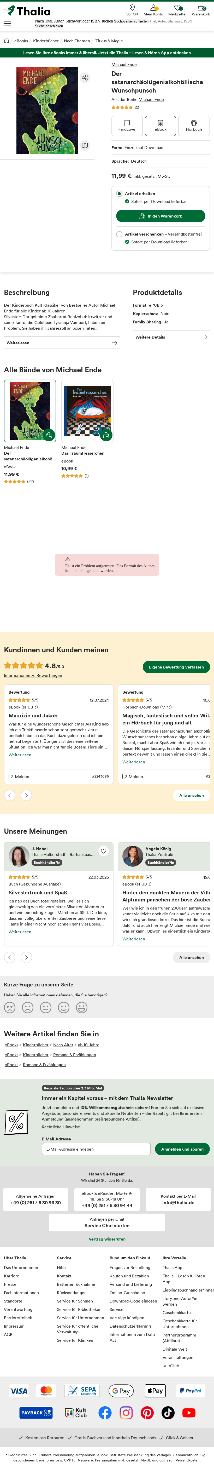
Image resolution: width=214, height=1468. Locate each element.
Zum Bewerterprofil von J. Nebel (58, 857)
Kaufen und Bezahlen (129, 1275)
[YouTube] (188, 1413)
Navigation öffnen (8, 23)
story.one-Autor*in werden (180, 1301)
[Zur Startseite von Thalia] (30, 10)
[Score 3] (45, 1007)
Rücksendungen (72, 1292)
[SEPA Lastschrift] (82, 1391)
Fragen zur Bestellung (130, 1267)
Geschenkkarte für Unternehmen (180, 1323)
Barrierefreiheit (18, 1317)
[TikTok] (168, 1413)
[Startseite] (6, 40)
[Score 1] (9, 1007)
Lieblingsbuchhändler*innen (186, 1290)
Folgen (103, 851)
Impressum (14, 1326)
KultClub (171, 1365)
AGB (8, 1334)
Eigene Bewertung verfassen (176, 667)
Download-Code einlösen (133, 1301)
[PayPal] (190, 1391)
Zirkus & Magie (109, 40)
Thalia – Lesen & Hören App (184, 1278)
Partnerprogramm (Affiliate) (179, 1337)
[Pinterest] (147, 1413)
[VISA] (18, 1391)
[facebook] (105, 1413)
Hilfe (61, 1267)
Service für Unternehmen (80, 1317)
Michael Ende (124, 64)
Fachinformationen (21, 1292)
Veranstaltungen (178, 1357)
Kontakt (64, 1275)
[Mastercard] (46, 1391)
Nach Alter (63, 1044)
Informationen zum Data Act (132, 1337)
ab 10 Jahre (88, 1044)
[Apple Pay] (155, 1391)
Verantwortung (18, 1309)
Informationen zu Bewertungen (33, 675)
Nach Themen (77, 40)
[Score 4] (63, 1007)
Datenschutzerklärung (130, 1326)
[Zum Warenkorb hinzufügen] (49, 435)
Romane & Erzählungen (74, 1054)
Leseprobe (85, 145)
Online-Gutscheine (127, 1292)
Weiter (26, 795)
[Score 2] (27, 1007)
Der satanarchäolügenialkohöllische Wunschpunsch (30, 432)
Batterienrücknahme (76, 1284)
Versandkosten (188, 1460)
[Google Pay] (121, 1391)
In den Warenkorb (165, 216)
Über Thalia (15, 1258)
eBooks (21, 40)
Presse (10, 1284)
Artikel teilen (85, 77)
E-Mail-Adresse (56, 1139)
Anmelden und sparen (182, 1149)
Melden (22, 776)
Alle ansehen (191, 795)
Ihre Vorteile (174, 1258)
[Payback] (36, 1413)
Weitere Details (150, 337)
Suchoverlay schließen (131, 21)
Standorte (13, 1301)
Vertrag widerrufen (107, 1239)
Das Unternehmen (21, 1267)
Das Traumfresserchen (87, 432)
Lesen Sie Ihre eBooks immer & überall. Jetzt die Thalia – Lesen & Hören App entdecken (107, 53)
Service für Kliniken (75, 1340)
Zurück (9, 795)
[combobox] (119, 194)
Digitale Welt (175, 1349)
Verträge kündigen (127, 1317)
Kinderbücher (46, 40)
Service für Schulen (75, 1301)
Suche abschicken (49, 26)
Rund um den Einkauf (130, 1258)
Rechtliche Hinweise (61, 1126)
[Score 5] (81, 1007)
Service (64, 1258)
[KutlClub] (76, 1413)
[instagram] (126, 1413)
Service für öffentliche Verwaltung (77, 1328)
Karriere (11, 1275)
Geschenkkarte (177, 1312)
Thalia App (172, 1267)
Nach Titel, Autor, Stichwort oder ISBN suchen (74, 21)
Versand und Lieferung (131, 1284)
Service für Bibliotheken (79, 1309)
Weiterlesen (18, 343)
